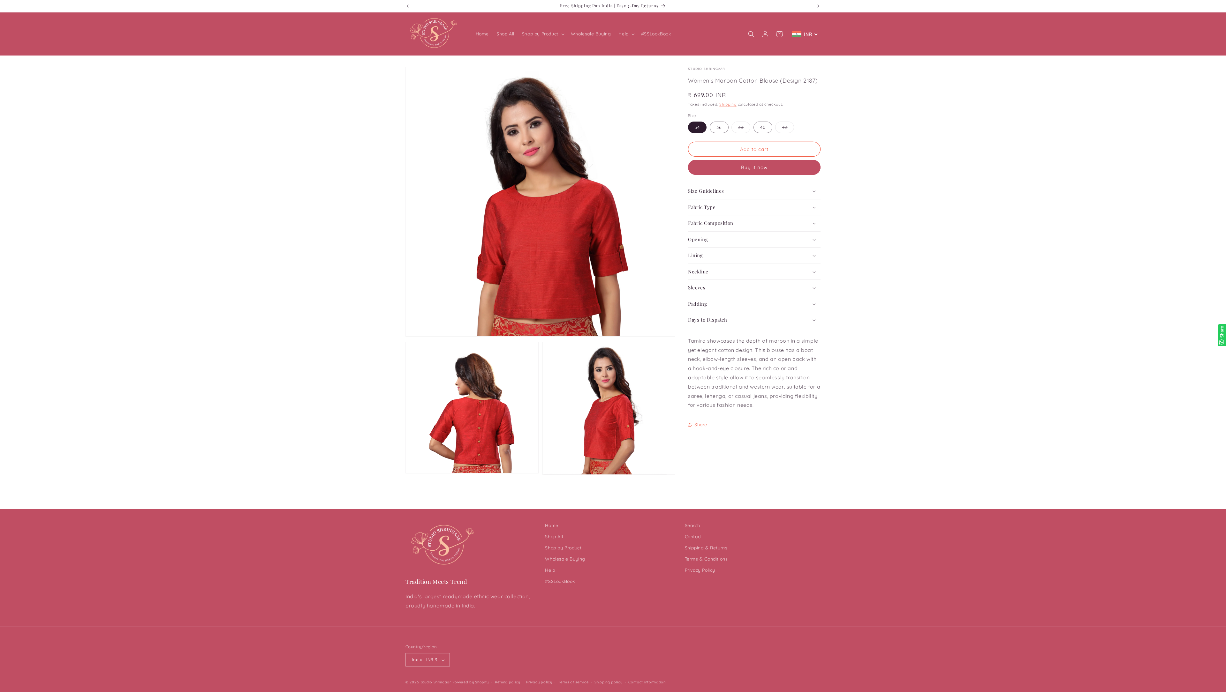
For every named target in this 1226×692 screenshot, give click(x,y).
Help (550, 570)
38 (744, 128)
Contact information (646, 682)
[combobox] (805, 34)
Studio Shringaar (436, 682)
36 (719, 127)
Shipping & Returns (706, 548)
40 (763, 127)
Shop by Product (563, 548)
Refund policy (507, 682)
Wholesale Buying (565, 559)
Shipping (728, 104)
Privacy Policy (700, 570)
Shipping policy (608, 682)
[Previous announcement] (408, 6)
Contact (693, 536)
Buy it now (754, 167)
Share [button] (700, 425)
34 (697, 127)
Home (551, 525)
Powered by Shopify (470, 682)
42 (788, 128)
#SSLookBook (560, 581)
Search (692, 525)
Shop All (554, 536)
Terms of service (573, 682)
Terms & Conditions (706, 559)
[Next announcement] (818, 6)
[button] (542, 34)
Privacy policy (539, 682)
